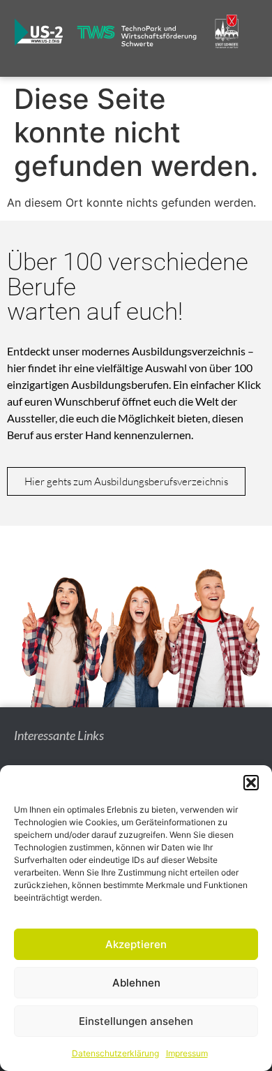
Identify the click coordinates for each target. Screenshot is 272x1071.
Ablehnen (136, 982)
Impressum (187, 1053)
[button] (251, 783)
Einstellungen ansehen (136, 1021)
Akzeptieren (136, 944)
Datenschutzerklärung (115, 1053)
